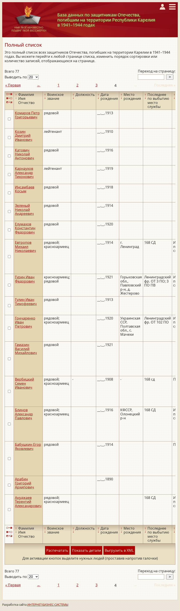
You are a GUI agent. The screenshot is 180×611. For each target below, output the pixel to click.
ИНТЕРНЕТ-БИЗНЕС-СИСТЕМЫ (47, 605)
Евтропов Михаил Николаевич (25, 246)
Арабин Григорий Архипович (24, 483)
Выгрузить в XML (119, 550)
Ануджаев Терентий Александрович (28, 501)
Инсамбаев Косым (24, 189)
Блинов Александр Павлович (24, 413)
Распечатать (57, 550)
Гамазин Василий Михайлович (26, 348)
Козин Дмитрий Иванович (23, 135)
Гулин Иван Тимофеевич (26, 301)
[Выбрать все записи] (9, 94)
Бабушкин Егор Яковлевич (28, 446)
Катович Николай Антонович (24, 154)
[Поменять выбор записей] (9, 102)
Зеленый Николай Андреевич (24, 209)
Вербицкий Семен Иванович (24, 383)
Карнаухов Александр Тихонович (24, 172)
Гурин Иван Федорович (25, 279)
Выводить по (16, 77)
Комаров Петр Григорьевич (27, 115)
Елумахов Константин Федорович (25, 228)
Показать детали (86, 550)
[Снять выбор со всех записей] (9, 98)
